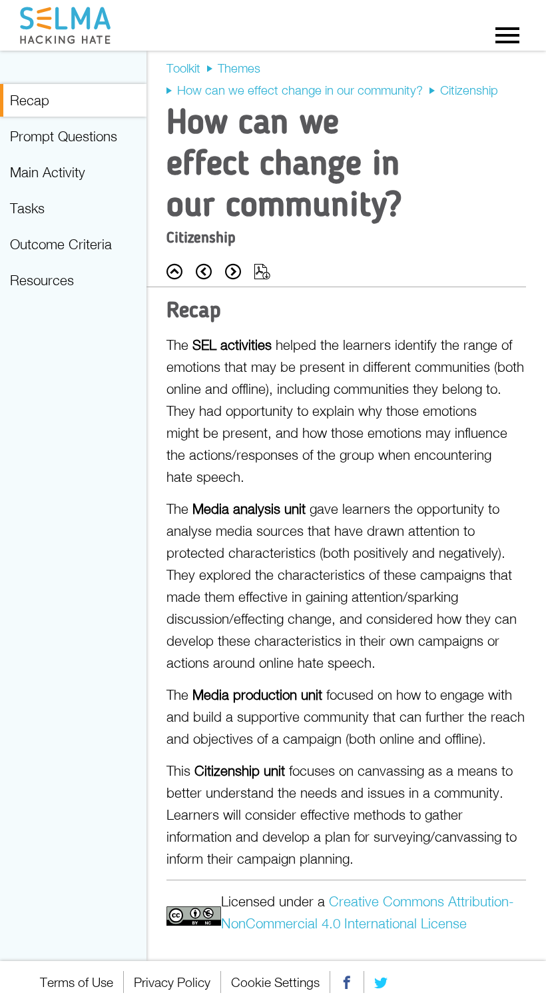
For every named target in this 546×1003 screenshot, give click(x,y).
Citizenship (469, 90)
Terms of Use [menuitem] (76, 982)
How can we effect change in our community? (300, 90)
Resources (42, 280)
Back (174, 271)
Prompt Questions (63, 136)
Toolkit (183, 68)
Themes (239, 68)
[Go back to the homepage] (68, 25)
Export (262, 271)
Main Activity (47, 172)
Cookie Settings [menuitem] (275, 982)
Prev (203, 271)
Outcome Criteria (61, 244)
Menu (507, 35)
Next (233, 271)
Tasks (27, 208)
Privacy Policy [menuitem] (172, 982)
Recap (29, 100)
